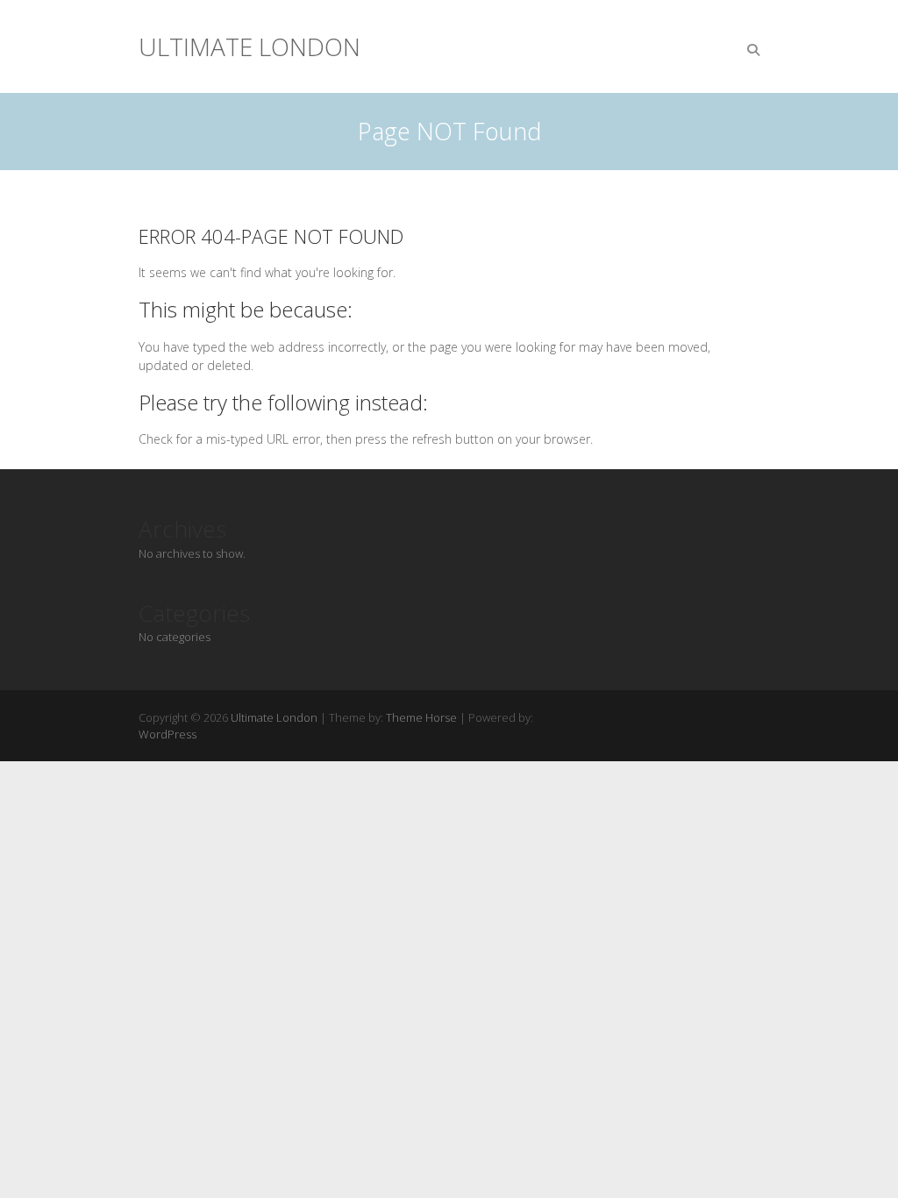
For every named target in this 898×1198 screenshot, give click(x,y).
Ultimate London (249, 46)
